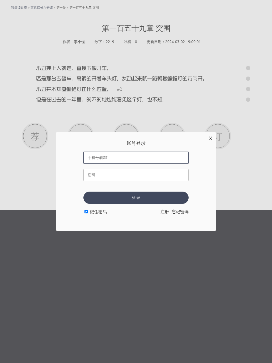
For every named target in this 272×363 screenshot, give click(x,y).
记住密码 (98, 212)
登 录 (136, 198)
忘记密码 (180, 211)
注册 (164, 211)
